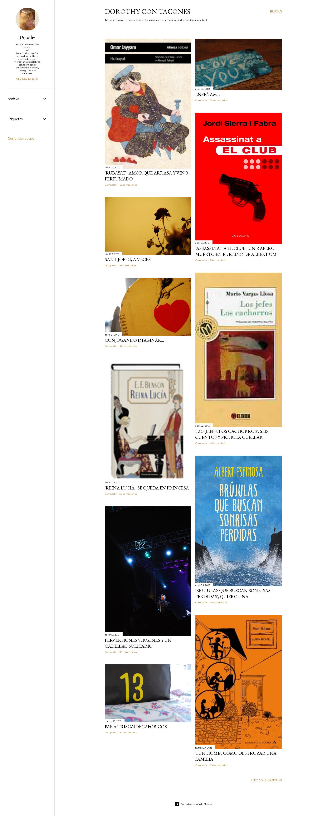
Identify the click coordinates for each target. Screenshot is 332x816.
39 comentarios (128, 265)
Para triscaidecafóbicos (136, 727)
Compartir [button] (111, 184)
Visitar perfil (27, 79)
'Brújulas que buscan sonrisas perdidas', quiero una (233, 593)
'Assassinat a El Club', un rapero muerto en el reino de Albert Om (236, 251)
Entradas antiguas (266, 780)
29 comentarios (218, 100)
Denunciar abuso (21, 138)
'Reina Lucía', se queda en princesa (147, 488)
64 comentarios (218, 602)
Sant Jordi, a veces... (129, 259)
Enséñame (207, 94)
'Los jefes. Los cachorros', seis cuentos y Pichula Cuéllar (231, 434)
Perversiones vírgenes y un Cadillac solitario (138, 643)
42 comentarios (128, 184)
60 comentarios (128, 732)
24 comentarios (218, 260)
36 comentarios (218, 765)
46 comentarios (128, 346)
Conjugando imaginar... (134, 340)
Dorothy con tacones (147, 11)
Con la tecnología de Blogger (196, 804)
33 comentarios (128, 652)
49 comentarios (218, 443)
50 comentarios (128, 493)
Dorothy (27, 37)
